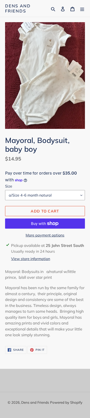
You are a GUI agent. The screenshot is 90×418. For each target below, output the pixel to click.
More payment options (45, 235)
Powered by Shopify (66, 402)
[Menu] (82, 8)
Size (8, 186)
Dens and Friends (17, 8)
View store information (30, 258)
